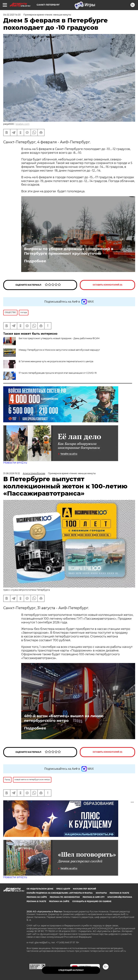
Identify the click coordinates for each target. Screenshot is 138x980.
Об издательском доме (40, 889)
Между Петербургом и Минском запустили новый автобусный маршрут (59, 350)
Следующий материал (71, 970)
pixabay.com (22, 124)
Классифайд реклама (119, 897)
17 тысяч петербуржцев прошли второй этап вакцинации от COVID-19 (57, 373)
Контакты (101, 893)
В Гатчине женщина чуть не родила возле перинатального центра (56, 361)
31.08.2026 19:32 (11, 473)
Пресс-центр (63, 889)
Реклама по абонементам (65, 897)
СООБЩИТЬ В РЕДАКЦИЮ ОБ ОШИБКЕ (91, 901)
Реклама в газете (119, 893)
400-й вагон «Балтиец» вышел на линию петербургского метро (64, 718)
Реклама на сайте (37, 897)
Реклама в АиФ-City (94, 897)
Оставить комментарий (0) (107, 285)
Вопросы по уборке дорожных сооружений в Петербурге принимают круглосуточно (68, 251)
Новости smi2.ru (15, 462)
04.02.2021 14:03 (11, 14)
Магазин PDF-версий (84, 889)
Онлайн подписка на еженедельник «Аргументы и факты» (60, 893)
